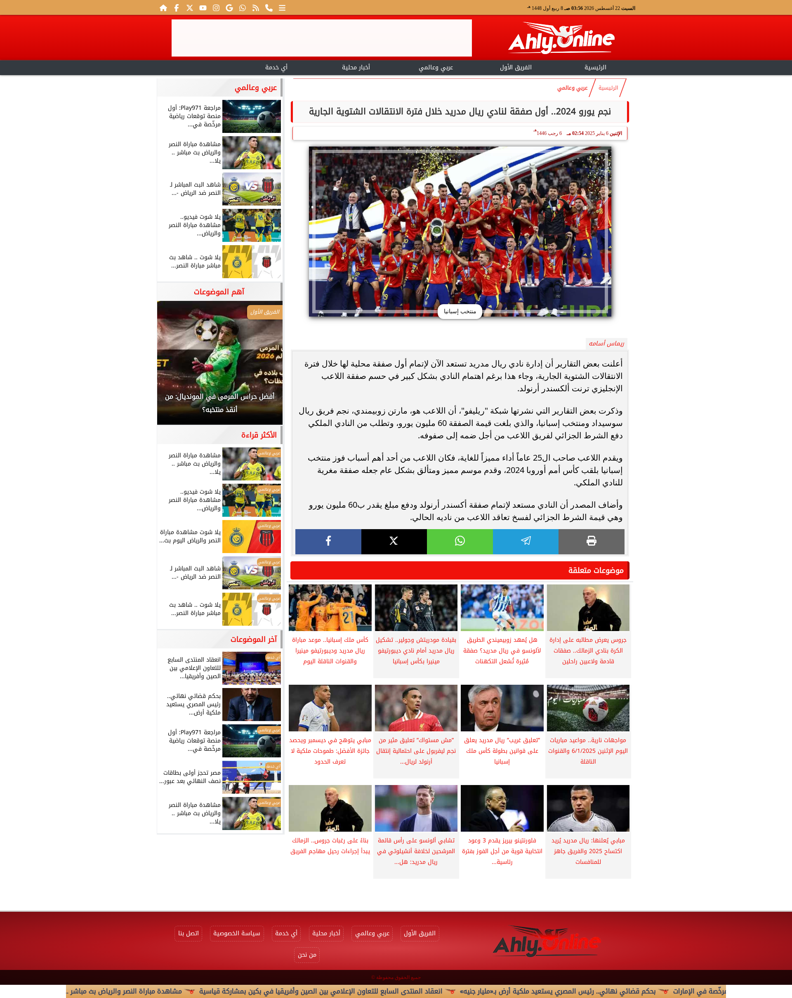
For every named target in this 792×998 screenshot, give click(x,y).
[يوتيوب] (203, 7)
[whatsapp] (460, 541)
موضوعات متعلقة (596, 570)
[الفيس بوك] (176, 7)
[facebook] (328, 541)
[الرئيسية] (163, 7)
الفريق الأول (516, 67)
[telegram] (526, 541)
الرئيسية (595, 67)
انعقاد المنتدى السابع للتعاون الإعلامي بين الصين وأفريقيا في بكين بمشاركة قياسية (367, 991)
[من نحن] (269, 7)
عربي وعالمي (436, 67)
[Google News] (229, 7)
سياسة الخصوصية (236, 933)
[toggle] (196, 66)
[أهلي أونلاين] (561, 39)
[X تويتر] (189, 7)
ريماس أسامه (606, 343)
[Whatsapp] (242, 7)
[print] (592, 541)
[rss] (255, 7)
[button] (174, 367)
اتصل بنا (188, 933)
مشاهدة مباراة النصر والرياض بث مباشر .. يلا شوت (157, 991)
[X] (394, 541)
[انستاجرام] (216, 7)
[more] (282, 7)
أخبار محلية (356, 67)
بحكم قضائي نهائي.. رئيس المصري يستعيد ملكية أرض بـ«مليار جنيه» (604, 991)
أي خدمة (276, 67)
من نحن (307, 954)
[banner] (322, 38)
